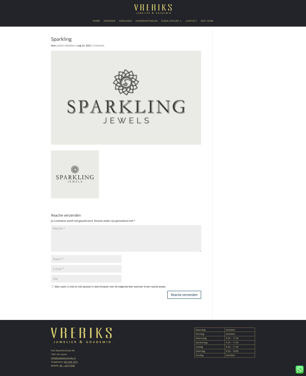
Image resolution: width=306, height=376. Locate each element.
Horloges (125, 21)
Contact (191, 21)
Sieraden (110, 21)
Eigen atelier (170, 21)
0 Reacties (98, 45)
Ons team (207, 21)
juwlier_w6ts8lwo (66, 45)
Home (96, 21)
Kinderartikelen (147, 21)
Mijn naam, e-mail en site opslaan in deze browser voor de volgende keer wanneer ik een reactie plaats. (110, 286)
